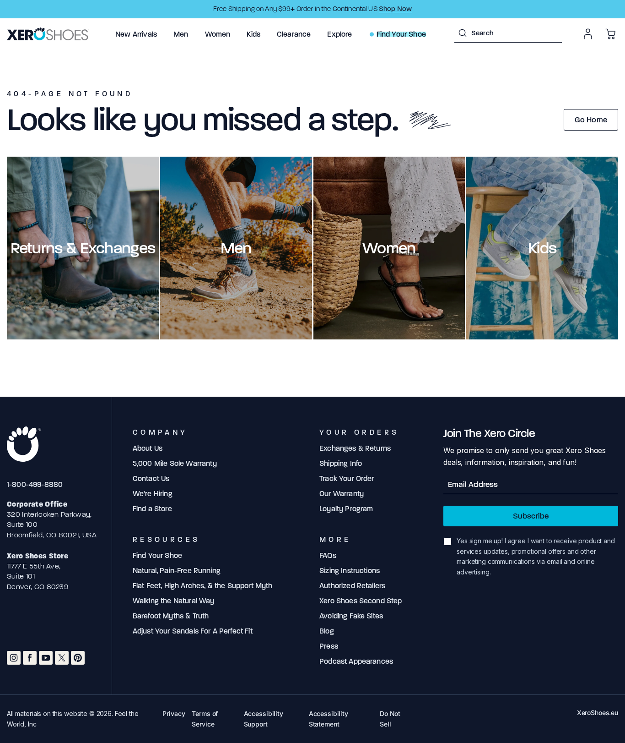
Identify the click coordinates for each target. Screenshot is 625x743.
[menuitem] (136, 33)
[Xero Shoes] (48, 33)
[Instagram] (14, 658)
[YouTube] (46, 658)
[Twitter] (62, 658)
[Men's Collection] (236, 248)
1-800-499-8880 (35, 484)
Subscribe (531, 516)
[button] (136, 33)
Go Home (591, 120)
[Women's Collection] (389, 248)
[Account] (587, 33)
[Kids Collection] (542, 248)
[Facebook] (30, 658)
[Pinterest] (78, 658)
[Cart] (610, 33)
